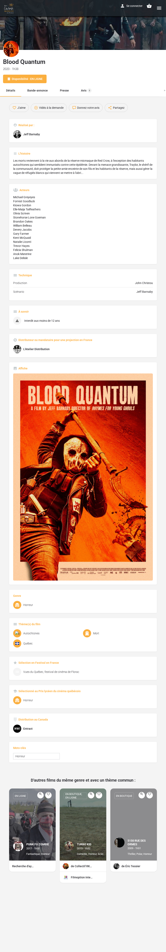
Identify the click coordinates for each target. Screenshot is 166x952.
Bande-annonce (37, 90)
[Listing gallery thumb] (83, 477)
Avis (85, 90)
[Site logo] (9, 8)
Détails (10, 90)
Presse (64, 90)
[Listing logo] (11, 49)
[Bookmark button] (48, 795)
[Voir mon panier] (149, 6)
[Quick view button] (40, 795)
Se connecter (134, 6)
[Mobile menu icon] (159, 8)
